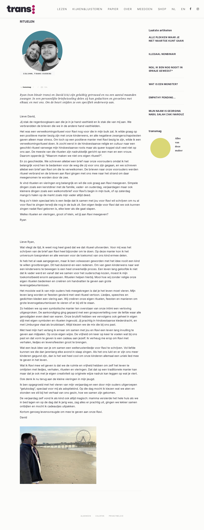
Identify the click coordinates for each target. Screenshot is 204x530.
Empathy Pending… (162, 97)
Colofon (99, 516)
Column (28, 74)
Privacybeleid (116, 516)
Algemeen (86, 516)
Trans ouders (43, 74)
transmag (27, 87)
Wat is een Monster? (163, 84)
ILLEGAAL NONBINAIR (162, 54)
